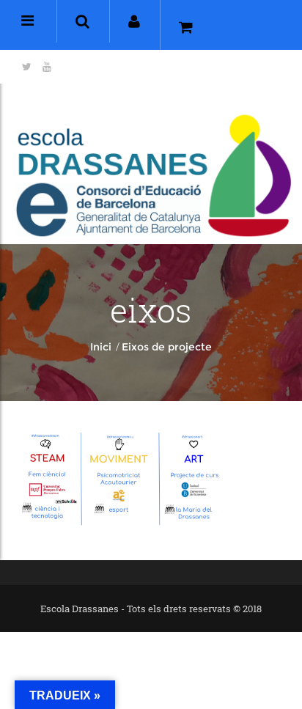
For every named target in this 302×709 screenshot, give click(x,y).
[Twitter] (27, 66)
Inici (100, 346)
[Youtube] (47, 66)
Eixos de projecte (167, 346)
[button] (82, 21)
